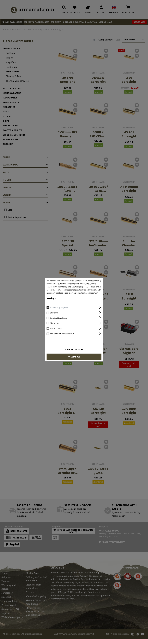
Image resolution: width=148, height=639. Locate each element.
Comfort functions (58, 318)
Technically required (59, 307)
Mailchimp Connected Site (62, 333)
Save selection (74, 349)
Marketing (54, 323)
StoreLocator (56, 328)
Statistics (54, 313)
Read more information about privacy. (81, 293)
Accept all (74, 356)
